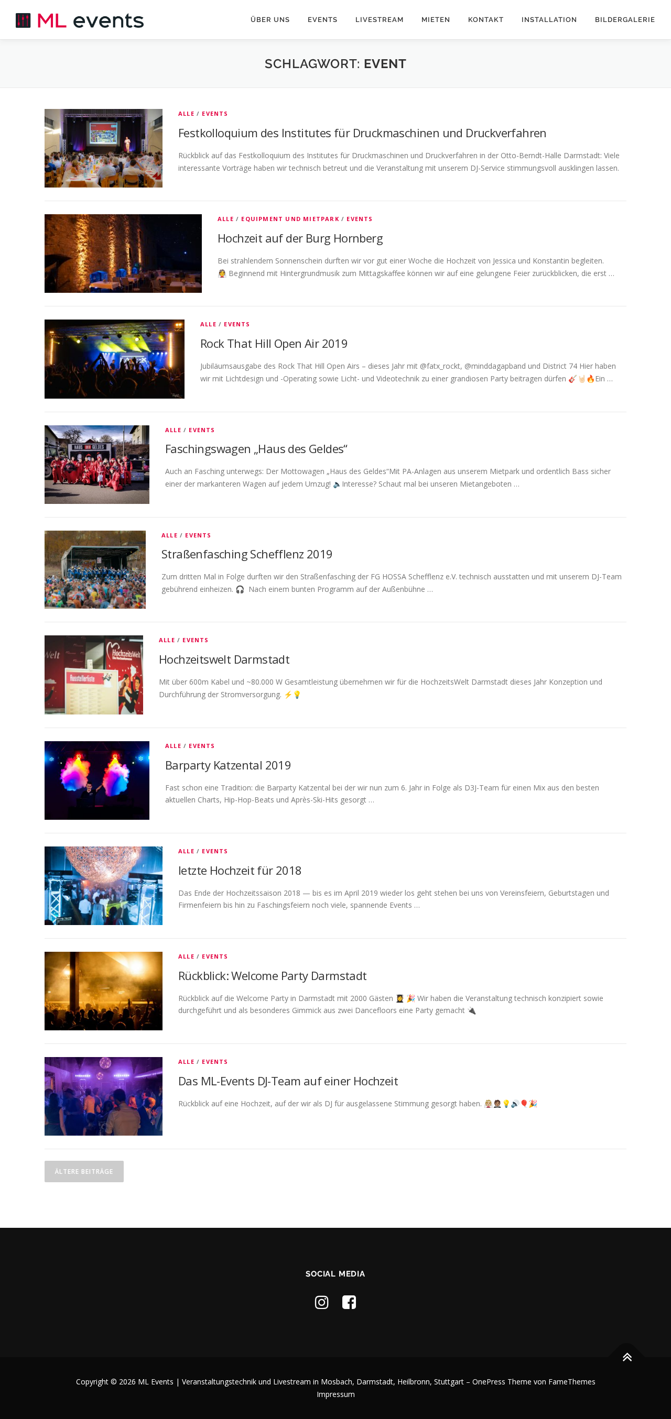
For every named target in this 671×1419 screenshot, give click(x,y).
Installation (549, 20)
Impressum (336, 1394)
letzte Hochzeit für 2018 (240, 870)
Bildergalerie (625, 20)
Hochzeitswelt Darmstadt (224, 659)
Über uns (270, 20)
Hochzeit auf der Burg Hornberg (300, 238)
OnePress (488, 1382)
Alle (186, 113)
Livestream (379, 20)
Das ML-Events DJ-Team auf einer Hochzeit (288, 1080)
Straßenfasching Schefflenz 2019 (246, 554)
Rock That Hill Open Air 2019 (274, 343)
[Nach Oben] (626, 1357)
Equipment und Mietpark (290, 219)
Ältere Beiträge (84, 1171)
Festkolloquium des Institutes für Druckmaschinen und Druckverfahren (362, 132)
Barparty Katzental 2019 (228, 765)
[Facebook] (349, 1302)
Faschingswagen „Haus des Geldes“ (256, 448)
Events (323, 20)
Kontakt (486, 20)
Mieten (435, 20)
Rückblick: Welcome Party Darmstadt (272, 975)
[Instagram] (322, 1302)
